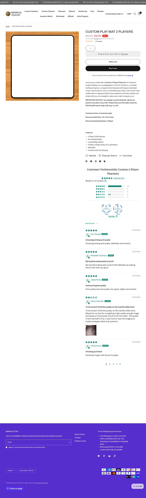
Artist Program (82, 16)
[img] (91, 230)
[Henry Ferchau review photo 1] (91, 330)
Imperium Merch (46, 16)
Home (7, 26)
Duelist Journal (80, 441)
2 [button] (109, 364)
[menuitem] (31, 11)
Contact (78, 438)
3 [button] (113, 364)
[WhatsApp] (100, 161)
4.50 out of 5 (118, 178)
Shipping (97, 38)
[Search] (135, 14)
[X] (91, 161)
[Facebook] (87, 161)
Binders (101, 11)
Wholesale (60, 16)
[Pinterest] (96, 161)
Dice (92, 11)
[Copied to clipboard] (105, 161)
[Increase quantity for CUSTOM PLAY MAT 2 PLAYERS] (93, 48)
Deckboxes (82, 11)
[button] (100, 186)
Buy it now (113, 68)
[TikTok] (116, 455)
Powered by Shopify (41, 483)
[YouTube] (110, 456)
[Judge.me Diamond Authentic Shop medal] (106, 208)
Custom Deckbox (31, 11)
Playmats (61, 11)
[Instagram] (105, 455)
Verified (111, 216)
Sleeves (72, 11)
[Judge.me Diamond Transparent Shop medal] (117, 208)
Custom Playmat (48, 11)
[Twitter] (100, 455)
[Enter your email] (69, 442)
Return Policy (80, 434)
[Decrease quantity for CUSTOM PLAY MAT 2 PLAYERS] (87, 48)
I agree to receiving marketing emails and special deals (26, 447)
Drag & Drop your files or (113, 54)
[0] (138, 14)
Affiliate (71, 16)
